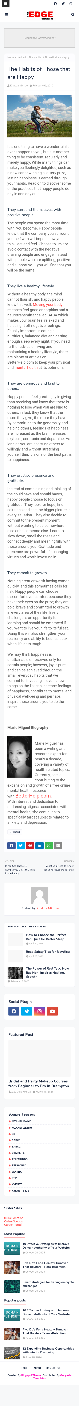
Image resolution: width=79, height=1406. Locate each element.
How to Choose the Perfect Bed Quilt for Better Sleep (46, 937)
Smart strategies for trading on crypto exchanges (48, 1284)
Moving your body (48, 304)
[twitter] (63, 3)
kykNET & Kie (20, 1190)
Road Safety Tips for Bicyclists (48, 952)
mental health (26, 367)
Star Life (18, 1152)
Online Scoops (13, 1221)
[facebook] (55, 3)
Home (10, 57)
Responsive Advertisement (39, 37)
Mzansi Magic (22, 1121)
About (37, 1368)
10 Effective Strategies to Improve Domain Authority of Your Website (46, 1246)
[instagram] (70, 3)
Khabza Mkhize (19, 85)
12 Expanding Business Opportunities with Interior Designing (48, 1350)
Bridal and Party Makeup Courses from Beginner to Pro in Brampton (38, 1084)
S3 (13, 1134)
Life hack (21, 57)
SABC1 (16, 1140)
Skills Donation (13, 1218)
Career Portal (12, 1224)
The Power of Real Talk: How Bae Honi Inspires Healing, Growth (47, 973)
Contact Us (53, 1368)
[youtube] (52, 1011)
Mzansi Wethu (22, 1127)
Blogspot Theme (31, 1375)
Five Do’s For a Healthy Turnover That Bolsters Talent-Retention (45, 1265)
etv (14, 1178)
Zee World (19, 1165)
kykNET (17, 1184)
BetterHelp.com (33, 796)
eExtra (17, 1171)
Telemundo (20, 1159)
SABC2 (16, 1146)
